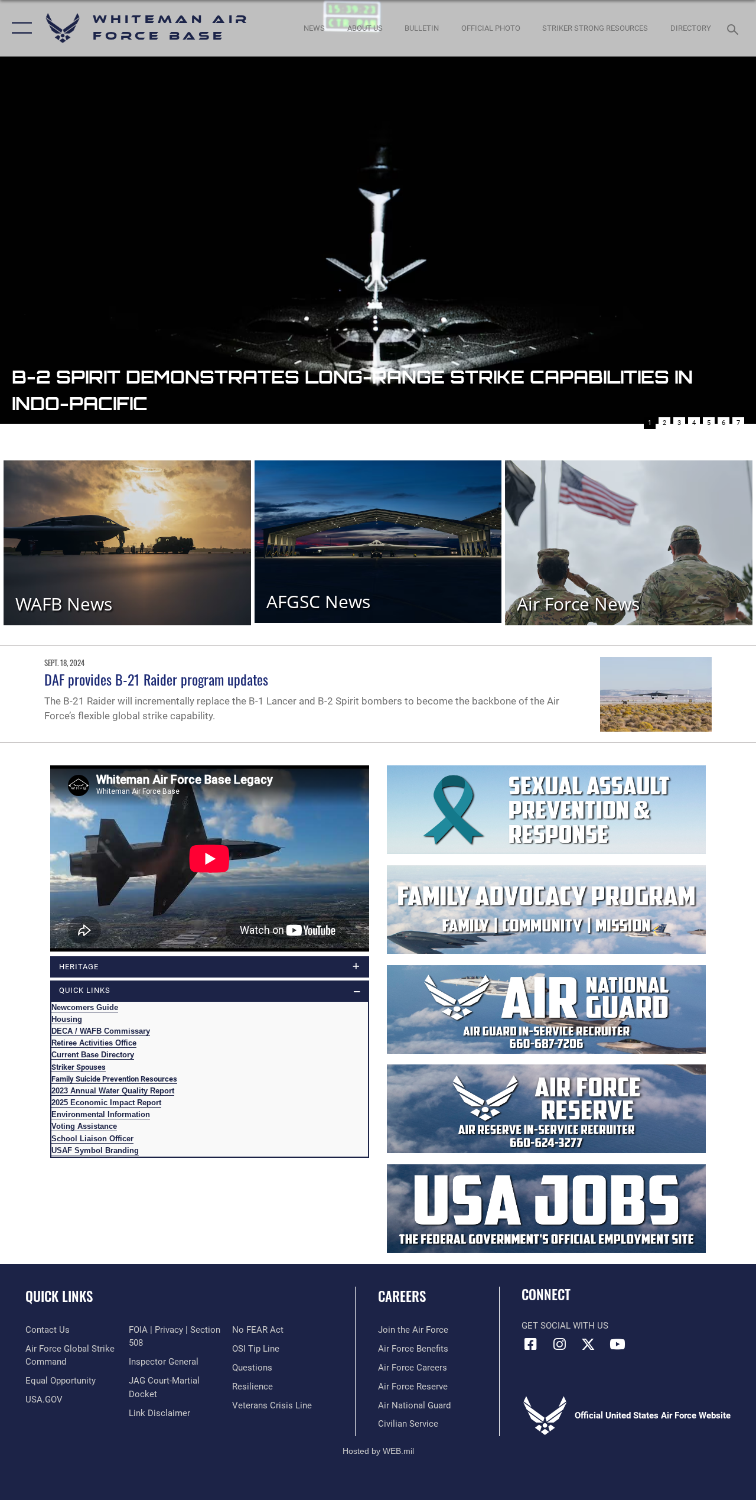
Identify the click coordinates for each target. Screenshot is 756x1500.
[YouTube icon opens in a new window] (617, 1344)
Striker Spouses (78, 1067)
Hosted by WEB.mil (378, 1451)
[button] (19, 28)
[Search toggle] (735, 28)
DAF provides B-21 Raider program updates (156, 679)
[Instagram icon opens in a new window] (559, 1344)
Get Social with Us (565, 1325)
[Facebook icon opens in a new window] (530, 1344)
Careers (402, 1296)
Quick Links (59, 1296)
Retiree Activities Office (93, 1042)
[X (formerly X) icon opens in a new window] (588, 1344)
